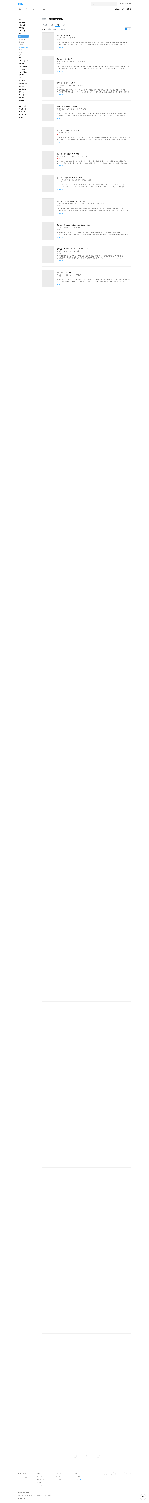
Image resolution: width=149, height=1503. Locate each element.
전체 (63, 25)
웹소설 (31, 9)
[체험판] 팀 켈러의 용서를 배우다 (69, 130)
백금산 (59, 61)
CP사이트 (40, 1482)
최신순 (49, 29)
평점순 (54, 29)
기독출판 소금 (67, 227)
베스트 (45, 25)
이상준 (59, 38)
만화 (19, 9)
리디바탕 (39, 1485)
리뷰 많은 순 (61, 29)
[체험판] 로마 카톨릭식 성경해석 (68, 154)
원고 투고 (58, 1476)
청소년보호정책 (38, 1495)
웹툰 (25, 9)
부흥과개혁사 (71, 61)
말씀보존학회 (76, 156)
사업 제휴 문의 (60, 1479)
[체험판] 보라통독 (63, 35)
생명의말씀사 (61, 109)
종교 (44, 19)
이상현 (59, 227)
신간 (51, 25)
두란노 (65, 38)
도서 (38, 9)
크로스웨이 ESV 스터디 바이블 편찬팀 (69, 203)
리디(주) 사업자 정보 (23, 1493)
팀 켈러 (59, 132)
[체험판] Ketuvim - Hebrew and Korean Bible (73, 225)
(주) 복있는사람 (71, 85)
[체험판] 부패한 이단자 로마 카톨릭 (69, 178)
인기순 (44, 29)
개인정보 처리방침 (28, 1495)
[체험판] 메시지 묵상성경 (66, 83)
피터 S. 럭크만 (61, 156)
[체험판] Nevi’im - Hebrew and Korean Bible (73, 249)
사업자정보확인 (47, 1495)
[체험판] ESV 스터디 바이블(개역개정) (71, 201)
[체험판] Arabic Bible (64, 273)
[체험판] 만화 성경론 (64, 59)
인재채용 (77, 1479)
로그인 (125, 3)
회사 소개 (77, 1476)
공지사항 (23, 1477)
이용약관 (20, 1495)
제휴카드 (39, 1476)
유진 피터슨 (61, 85)
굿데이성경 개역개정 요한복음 (68, 107)
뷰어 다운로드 (41, 1479)
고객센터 (23, 1473)
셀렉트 (44, 9)
